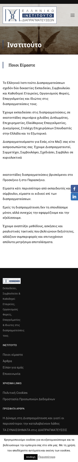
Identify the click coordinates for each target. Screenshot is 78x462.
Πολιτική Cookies (15, 393)
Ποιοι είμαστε (13, 354)
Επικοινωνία (11, 374)
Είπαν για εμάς (13, 367)
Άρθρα (7, 361)
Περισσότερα (46, 457)
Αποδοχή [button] (30, 457)
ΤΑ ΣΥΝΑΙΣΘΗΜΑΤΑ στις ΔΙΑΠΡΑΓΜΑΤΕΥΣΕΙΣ (35, 430)
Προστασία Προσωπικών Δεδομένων (29, 399)
